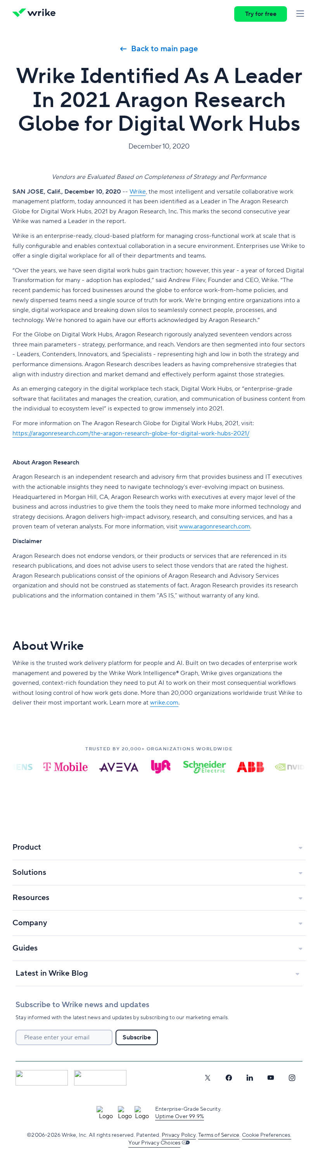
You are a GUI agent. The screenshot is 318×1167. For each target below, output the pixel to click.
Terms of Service (218, 1135)
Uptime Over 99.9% (179, 1116)
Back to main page (164, 49)
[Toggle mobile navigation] (300, 14)
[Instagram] (292, 1077)
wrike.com (164, 702)
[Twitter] (207, 1077)
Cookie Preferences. (266, 1135)
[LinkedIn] (249, 1077)
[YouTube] (270, 1077)
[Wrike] (36, 14)
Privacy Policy (179, 1135)
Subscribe (137, 1037)
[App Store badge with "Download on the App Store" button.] (42, 1078)
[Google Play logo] (100, 1078)
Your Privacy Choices (154, 1142)
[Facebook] (228, 1077)
